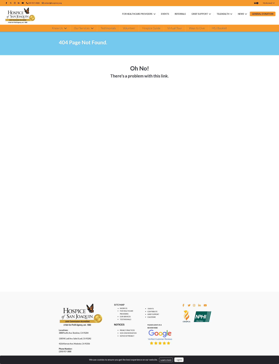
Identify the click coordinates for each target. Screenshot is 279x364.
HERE (156, 328)
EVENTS (151, 309)
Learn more (165, 359)
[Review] (160, 337)
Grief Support (200, 14)
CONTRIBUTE (152, 311)
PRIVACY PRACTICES (127, 330)
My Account (268, 3)
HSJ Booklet (219, 28)
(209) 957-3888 (65, 351)
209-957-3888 (34, 3)
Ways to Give (197, 28)
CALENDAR (151, 317)
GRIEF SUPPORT (153, 314)
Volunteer (129, 28)
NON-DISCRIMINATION (128, 333)
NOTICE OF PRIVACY (127, 336)
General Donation (262, 14)
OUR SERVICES (125, 317)
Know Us (57, 28)
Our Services (82, 28)
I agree (179, 359)
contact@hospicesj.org (53, 3)
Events (165, 14)
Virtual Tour (174, 28)
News (241, 14)
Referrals (180, 14)
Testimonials (108, 28)
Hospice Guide (151, 28)
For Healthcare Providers (137, 14)
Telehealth (223, 14)
